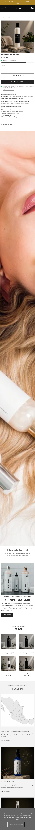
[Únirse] (27, 824)
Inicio (2, 17)
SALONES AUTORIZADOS (8, 729)
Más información (5, 740)
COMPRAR (7, 615)
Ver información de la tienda (8, 89)
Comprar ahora (17, 82)
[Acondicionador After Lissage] (26, 663)
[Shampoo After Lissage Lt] (8, 641)
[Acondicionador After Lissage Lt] (26, 641)
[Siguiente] (33, 2)
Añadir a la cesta (17, 75)
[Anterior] (2, 2)
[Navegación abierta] (2, 8)
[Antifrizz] (8, 663)
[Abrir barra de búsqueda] (6, 8)
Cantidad (3, 65)
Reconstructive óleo (8, 782)
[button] (17, 37)
